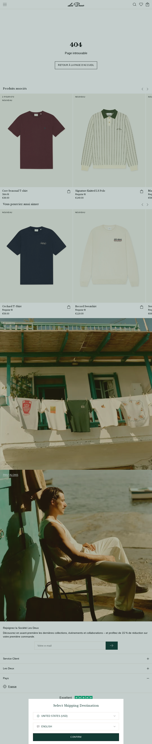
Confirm (76, 737)
